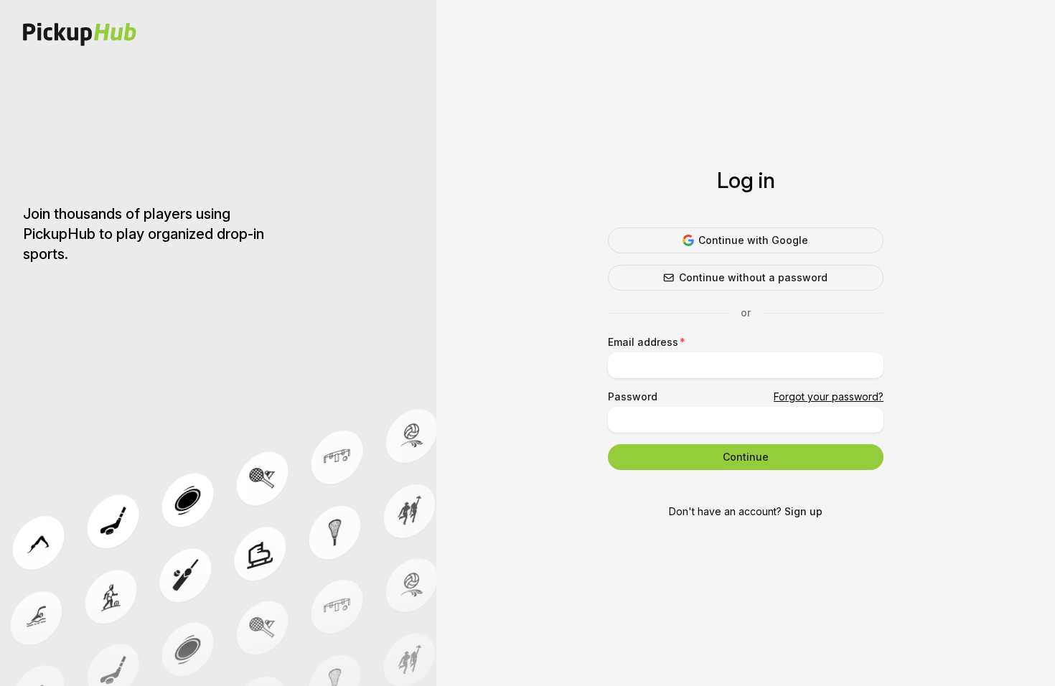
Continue (746, 457)
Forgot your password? (828, 396)
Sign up (803, 511)
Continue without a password (753, 277)
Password (632, 396)
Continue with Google (753, 240)
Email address (643, 342)
